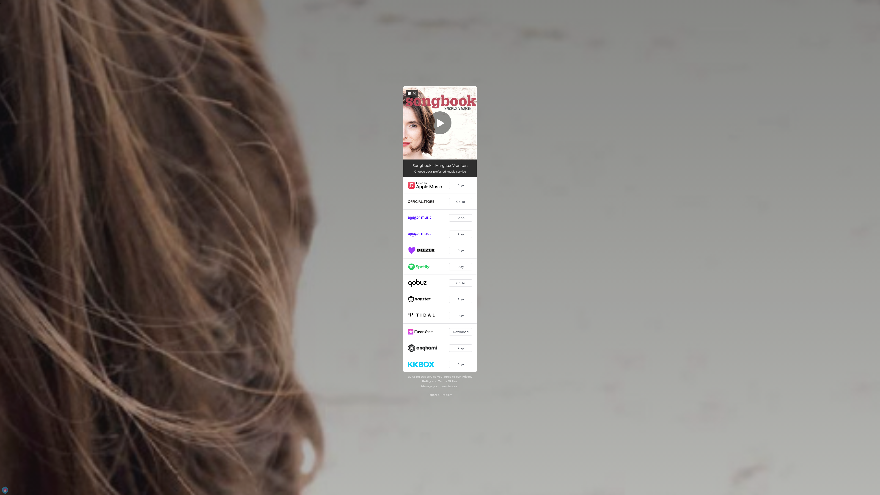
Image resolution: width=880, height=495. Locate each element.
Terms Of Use (447, 381)
